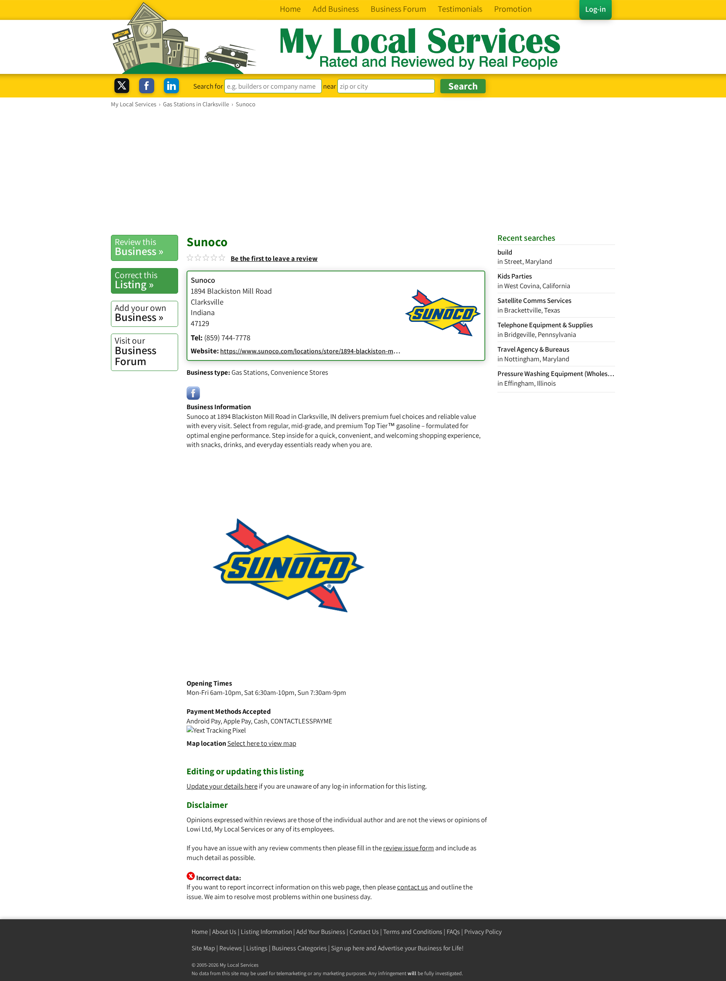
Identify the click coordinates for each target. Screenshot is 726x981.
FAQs (453, 932)
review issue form (408, 847)
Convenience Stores (299, 372)
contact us (412, 887)
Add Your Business (320, 932)
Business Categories (299, 948)
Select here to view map (261, 743)
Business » (139, 247)
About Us (224, 932)
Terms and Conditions (412, 932)
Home (200, 932)
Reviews (230, 948)
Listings (257, 948)
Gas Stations (249, 372)
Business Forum (135, 351)
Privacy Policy (483, 932)
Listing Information (266, 932)
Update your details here (222, 786)
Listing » (136, 280)
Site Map (203, 948)
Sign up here (348, 948)
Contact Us (364, 932)
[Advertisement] (363, 171)
